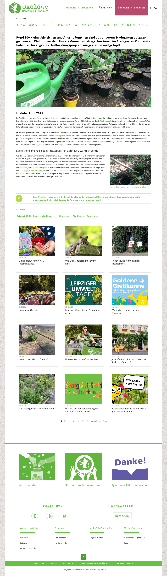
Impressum (39, 563)
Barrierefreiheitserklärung (94, 563)
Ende (105, 421)
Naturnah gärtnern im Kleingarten (36, 408)
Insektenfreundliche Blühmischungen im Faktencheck (129, 410)
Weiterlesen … (40, 248)
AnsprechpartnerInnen (29, 548)
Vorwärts (95, 421)
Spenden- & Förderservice (129, 485)
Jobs (126, 543)
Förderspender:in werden (82, 485)
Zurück (21, 209)
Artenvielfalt (24, 216)
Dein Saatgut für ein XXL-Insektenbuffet (31, 262)
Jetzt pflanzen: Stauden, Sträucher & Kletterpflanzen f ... (129, 361)
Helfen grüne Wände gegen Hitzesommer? (126, 262)
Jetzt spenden (28, 485)
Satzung (23, 543)
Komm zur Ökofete (28, 310)
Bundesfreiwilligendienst (134, 537)
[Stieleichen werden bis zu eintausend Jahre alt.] (130, 170)
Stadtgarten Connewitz (85, 216)
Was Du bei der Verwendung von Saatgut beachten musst (82, 410)
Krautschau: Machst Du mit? (33, 359)
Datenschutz (69, 563)
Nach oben (83, 557)
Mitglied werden (96, 537)
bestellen (122, 516)
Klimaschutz (65, 216)
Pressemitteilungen (123, 563)
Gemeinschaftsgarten (44, 216)
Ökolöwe (24, 537)
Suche (155, 5)
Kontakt (54, 563)
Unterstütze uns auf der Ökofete (81, 359)
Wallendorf (105, 121)
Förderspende (61, 543)
